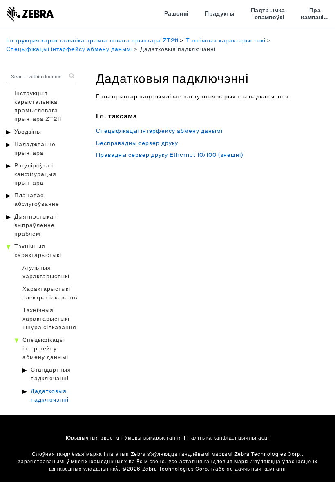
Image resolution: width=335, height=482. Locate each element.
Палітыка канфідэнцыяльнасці (228, 437)
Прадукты (219, 14)
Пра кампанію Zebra (315, 15)
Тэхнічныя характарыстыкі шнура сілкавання (49, 319)
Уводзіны (27, 132)
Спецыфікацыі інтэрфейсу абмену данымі (69, 49)
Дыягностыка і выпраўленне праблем (35, 225)
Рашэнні (176, 14)
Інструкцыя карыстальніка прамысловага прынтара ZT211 (92, 41)
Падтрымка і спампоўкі (268, 14)
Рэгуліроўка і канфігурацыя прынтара (35, 174)
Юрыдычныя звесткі (93, 437)
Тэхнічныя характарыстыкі (226, 41)
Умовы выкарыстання (153, 437)
